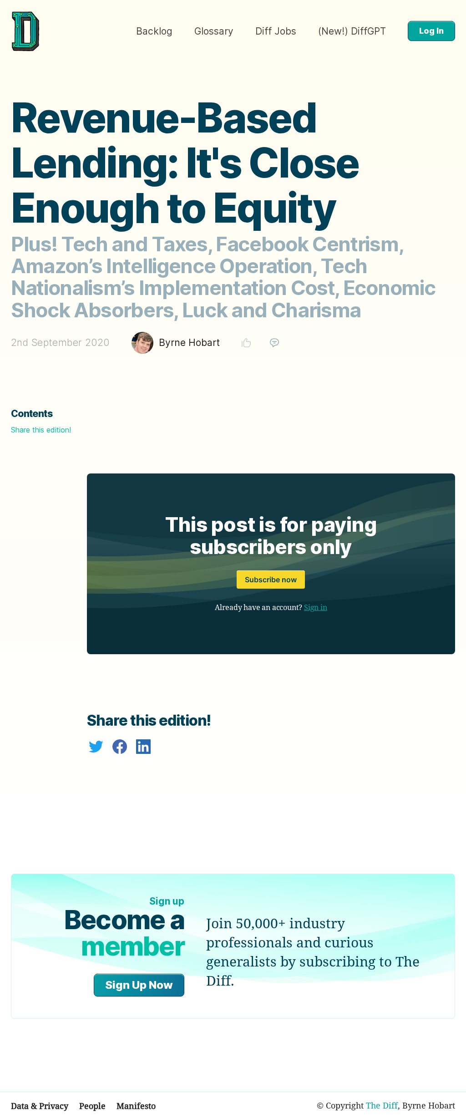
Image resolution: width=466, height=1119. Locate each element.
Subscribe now (271, 579)
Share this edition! (41, 429)
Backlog (154, 31)
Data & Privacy (39, 1105)
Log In (431, 31)
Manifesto (136, 1105)
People (92, 1105)
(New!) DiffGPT (352, 31)
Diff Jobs (275, 31)
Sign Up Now (139, 985)
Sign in (315, 607)
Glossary (213, 31)
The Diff (382, 1105)
